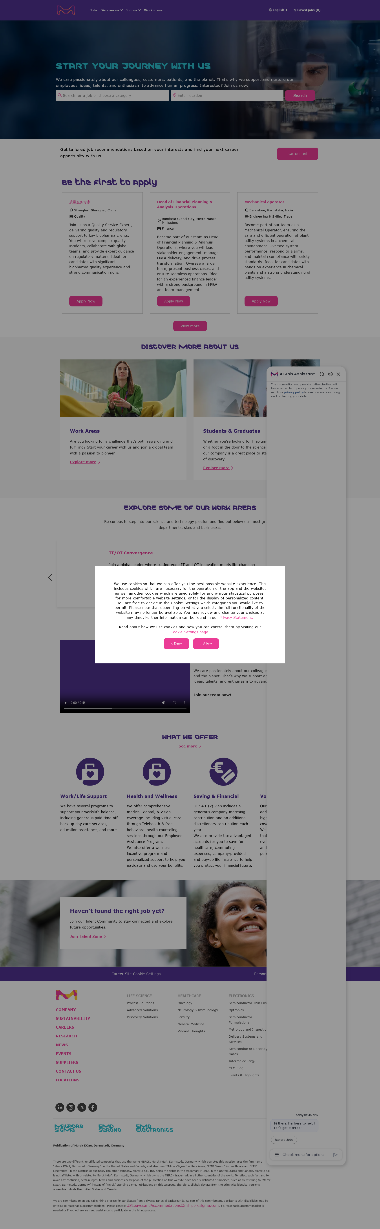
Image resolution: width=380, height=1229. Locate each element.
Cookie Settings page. (190, 632)
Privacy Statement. (236, 617)
